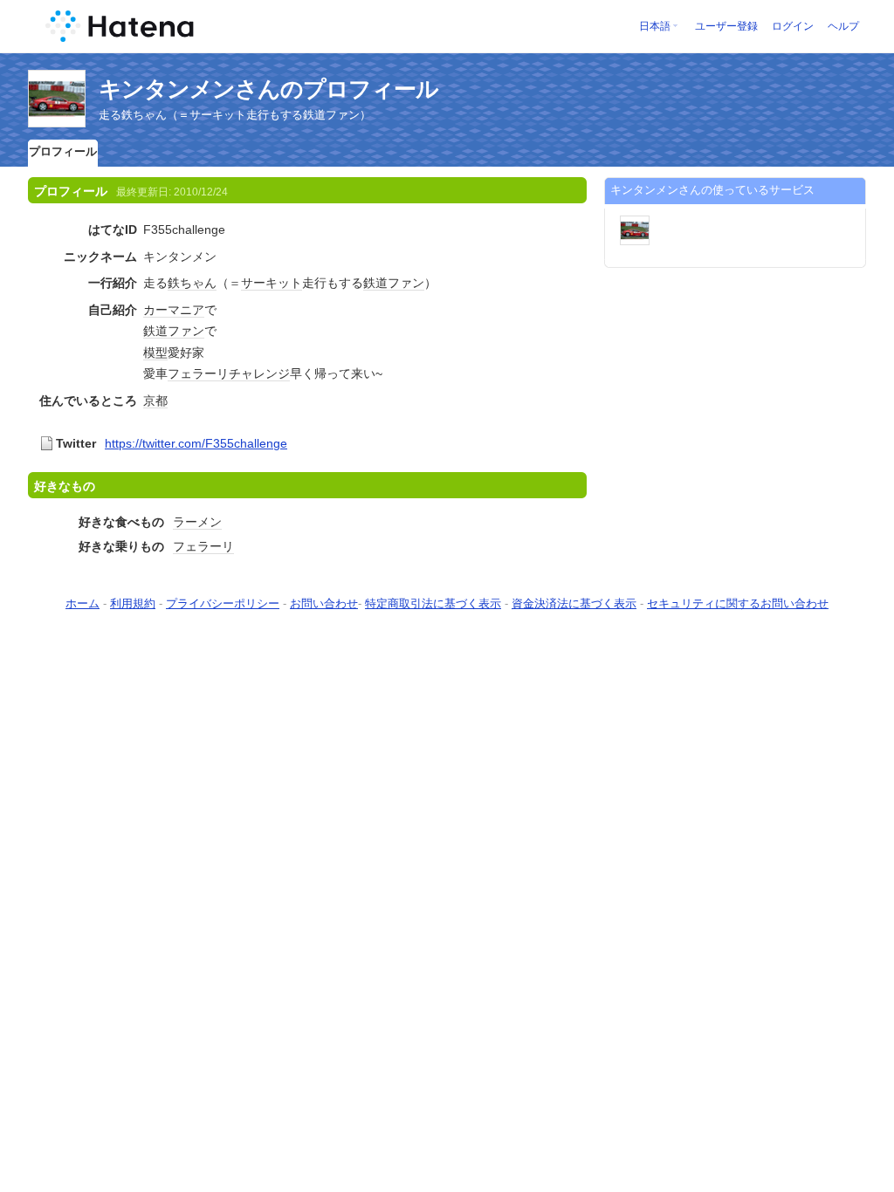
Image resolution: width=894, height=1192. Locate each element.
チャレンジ (259, 373)
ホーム (82, 603)
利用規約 (132, 603)
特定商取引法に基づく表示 (433, 603)
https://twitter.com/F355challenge (196, 443)
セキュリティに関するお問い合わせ (738, 603)
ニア (192, 310)
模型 (155, 353)
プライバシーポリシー (222, 603)
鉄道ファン (393, 283)
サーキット (271, 283)
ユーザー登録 (726, 26)
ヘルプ (843, 26)
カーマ (161, 310)
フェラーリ (198, 373)
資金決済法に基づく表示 (574, 603)
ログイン (793, 26)
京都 (155, 401)
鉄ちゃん (192, 283)
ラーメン (197, 522)
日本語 (654, 26)
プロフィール (63, 151)
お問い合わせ (324, 603)
